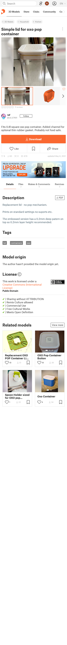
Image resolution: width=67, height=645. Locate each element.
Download (35, 139)
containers (16, 243)
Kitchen (38, 22)
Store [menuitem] (26, 11)
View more (57, 325)
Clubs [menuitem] (36, 11)
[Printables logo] (3, 11)
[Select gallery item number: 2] (16, 350)
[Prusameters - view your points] (47, 3)
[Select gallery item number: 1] (13, 350)
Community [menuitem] (49, 11)
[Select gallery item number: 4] (21, 350)
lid (4, 243)
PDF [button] (61, 197)
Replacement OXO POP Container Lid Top (16, 357)
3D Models (9, 22)
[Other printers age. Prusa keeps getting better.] (33, 169)
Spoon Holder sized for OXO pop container (17, 396)
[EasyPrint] (40, 3)
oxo (28, 243)
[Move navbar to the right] (64, 11)
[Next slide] (63, 96)
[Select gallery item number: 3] (18, 350)
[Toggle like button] (7, 362)
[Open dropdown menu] (63, 29)
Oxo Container (46, 396)
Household (24, 22)
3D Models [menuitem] (14, 11)
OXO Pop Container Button (49, 357)
